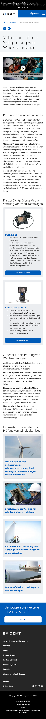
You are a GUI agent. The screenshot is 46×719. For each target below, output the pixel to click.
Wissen (6, 650)
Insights (6, 645)
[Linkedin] (39, 686)
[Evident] (9, 13)
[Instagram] (36, 686)
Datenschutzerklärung (23, 704)
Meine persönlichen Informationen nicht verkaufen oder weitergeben (23, 711)
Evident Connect (10, 660)
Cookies (23, 707)
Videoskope (12, 22)
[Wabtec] (34, 13)
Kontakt (23, 619)
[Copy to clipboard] (4, 28)
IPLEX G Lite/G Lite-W (15, 307)
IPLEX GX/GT (11, 235)
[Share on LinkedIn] (9, 28)
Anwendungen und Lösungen (15, 641)
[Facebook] (33, 686)
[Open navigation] (43, 14)
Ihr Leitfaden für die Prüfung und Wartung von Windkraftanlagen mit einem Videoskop (22, 549)
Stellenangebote (10, 664)
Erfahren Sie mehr (23, 273)
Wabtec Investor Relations (14, 674)
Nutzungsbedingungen (23, 701)
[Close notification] (43, 5)
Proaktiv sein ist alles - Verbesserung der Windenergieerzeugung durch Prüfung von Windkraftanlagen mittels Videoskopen (20, 468)
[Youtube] (42, 686)
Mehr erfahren (23, 7)
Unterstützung (9, 655)
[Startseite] (4, 22)
